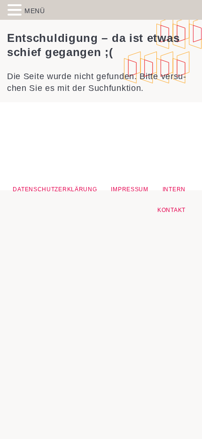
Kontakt (171, 210)
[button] (16, 9)
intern (174, 189)
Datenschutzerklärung (55, 189)
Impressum (129, 189)
